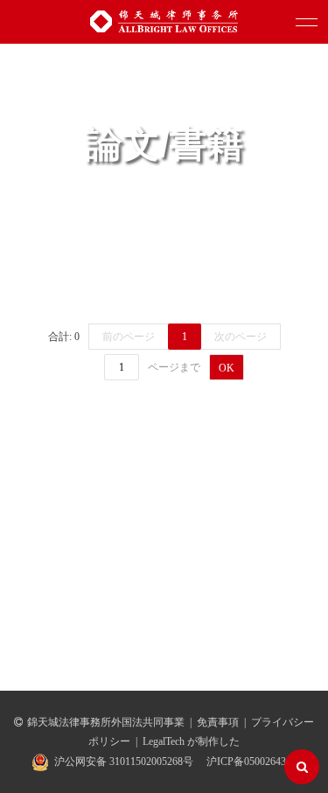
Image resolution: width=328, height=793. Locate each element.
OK (226, 368)
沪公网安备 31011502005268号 (123, 761)
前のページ (128, 336)
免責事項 (218, 722)
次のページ (240, 336)
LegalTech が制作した (191, 741)
